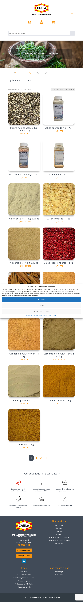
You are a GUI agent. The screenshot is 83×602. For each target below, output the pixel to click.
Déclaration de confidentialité (48, 315)
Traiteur (59, 531)
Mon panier (59, 575)
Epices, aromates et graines (25, 73)
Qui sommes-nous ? (24, 575)
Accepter (41, 299)
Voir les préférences (41, 311)
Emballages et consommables (59, 540)
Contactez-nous (23, 550)
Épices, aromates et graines (59, 537)
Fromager (59, 534)
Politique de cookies (31, 315)
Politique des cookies (24, 587)
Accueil (11, 73)
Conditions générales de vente (24, 578)
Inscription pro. (24, 556)
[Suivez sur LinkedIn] (24, 561)
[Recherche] (72, 33)
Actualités (23, 572)
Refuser (42, 305)
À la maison (59, 543)
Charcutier (59, 528)
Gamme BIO (59, 525)
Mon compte (59, 572)
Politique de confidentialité (24, 584)
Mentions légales (24, 581)
